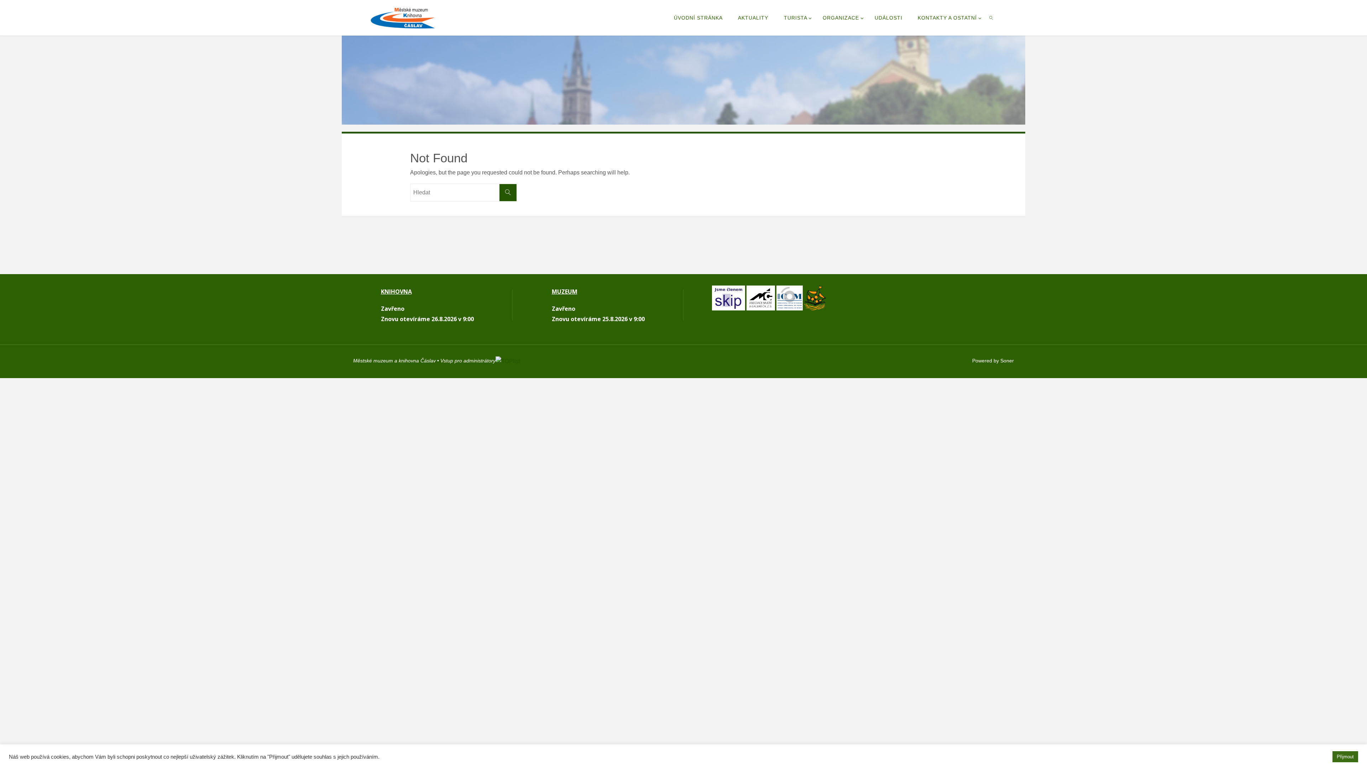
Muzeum (564, 291)
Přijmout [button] (1345, 756)
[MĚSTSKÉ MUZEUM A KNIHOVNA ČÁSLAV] (402, 18)
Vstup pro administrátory (468, 360)
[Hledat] (508, 192)
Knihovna (396, 291)
